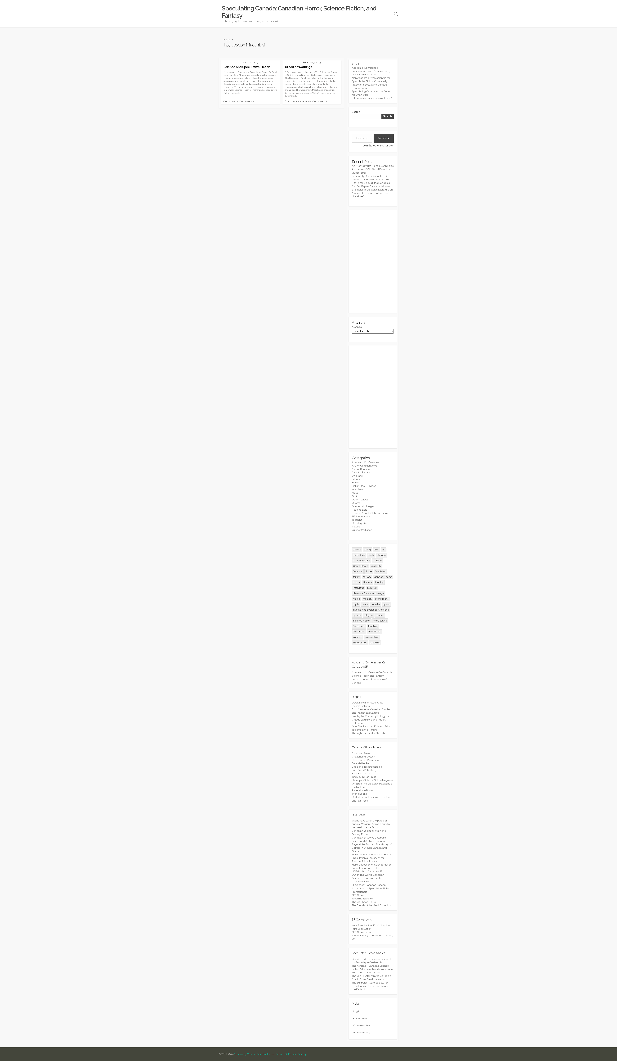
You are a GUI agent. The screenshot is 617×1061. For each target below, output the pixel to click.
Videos (356, 526)
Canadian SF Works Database (369, 837)
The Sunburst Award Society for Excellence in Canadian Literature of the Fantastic (372, 986)
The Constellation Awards (366, 972)
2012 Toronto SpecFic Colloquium (371, 925)
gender (378, 577)
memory (367, 598)
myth (356, 604)
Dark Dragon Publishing (365, 760)
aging (367, 549)
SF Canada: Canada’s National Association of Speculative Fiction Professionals (371, 888)
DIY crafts (357, 475)
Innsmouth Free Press (364, 776)
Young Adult (360, 642)
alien (376, 549)
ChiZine (377, 560)
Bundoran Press (361, 753)
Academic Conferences (365, 462)
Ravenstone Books (362, 790)
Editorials (232, 101)
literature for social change (368, 593)
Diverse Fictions (361, 706)
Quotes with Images (363, 506)
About (355, 64)
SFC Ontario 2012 (361, 932)
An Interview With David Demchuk (371, 169)
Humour (367, 582)
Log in (356, 1011)
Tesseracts (359, 631)
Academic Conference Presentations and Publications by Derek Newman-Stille (371, 71)
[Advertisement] (373, 261)
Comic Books (360, 566)
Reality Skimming (361, 881)
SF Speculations (361, 516)
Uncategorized (360, 523)
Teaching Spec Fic (362, 898)
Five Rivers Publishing (364, 770)
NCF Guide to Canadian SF (367, 871)
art (383, 549)
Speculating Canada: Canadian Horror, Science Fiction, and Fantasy (270, 1054)
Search (356, 111)
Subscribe (383, 138)
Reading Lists (359, 509)
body (371, 555)
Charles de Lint (361, 560)
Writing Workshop (362, 530)
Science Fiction (361, 620)
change (381, 555)
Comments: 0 (249, 101)
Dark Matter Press (362, 763)
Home (226, 39)
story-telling (380, 620)
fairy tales (380, 571)
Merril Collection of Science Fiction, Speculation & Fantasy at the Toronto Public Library (372, 858)
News (355, 492)
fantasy (367, 577)
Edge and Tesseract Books (367, 766)
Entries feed (360, 1018)
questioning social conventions (371, 609)
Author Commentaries (364, 465)
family (356, 577)
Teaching (357, 519)
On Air (355, 496)
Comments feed (362, 1025)
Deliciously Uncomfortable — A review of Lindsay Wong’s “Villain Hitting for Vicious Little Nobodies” (371, 179)
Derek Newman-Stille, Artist (367, 702)
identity (379, 582)
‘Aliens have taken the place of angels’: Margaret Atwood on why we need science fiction (371, 824)
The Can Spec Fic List (364, 902)
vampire (357, 637)
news (365, 604)
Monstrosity (381, 598)
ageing (357, 549)
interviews (358, 587)
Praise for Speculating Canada (369, 84)
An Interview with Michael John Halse (373, 165)
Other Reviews (360, 499)
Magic (356, 598)
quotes (357, 615)
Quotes (356, 503)
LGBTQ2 (372, 587)
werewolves (372, 637)
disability (376, 566)
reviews (380, 615)
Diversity (357, 571)
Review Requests (361, 88)
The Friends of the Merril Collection (372, 905)
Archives (357, 327)
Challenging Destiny (363, 756)
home (389, 577)
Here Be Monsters (362, 773)
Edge (369, 571)
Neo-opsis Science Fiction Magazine (372, 780)
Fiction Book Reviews (299, 101)
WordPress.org (361, 1032)
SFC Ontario (359, 895)
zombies (375, 642)
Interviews (357, 489)
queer (386, 604)
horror (356, 582)
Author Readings (361, 469)
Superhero (359, 626)
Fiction (355, 482)
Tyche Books (359, 793)
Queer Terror (359, 172)
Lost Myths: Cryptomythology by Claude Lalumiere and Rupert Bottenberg (370, 720)
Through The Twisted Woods (368, 733)
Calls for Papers (361, 472)
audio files (359, 555)
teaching (373, 626)
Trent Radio (374, 631)
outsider (375, 604)
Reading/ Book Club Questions (370, 513)
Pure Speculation (361, 928)
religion (368, 615)
